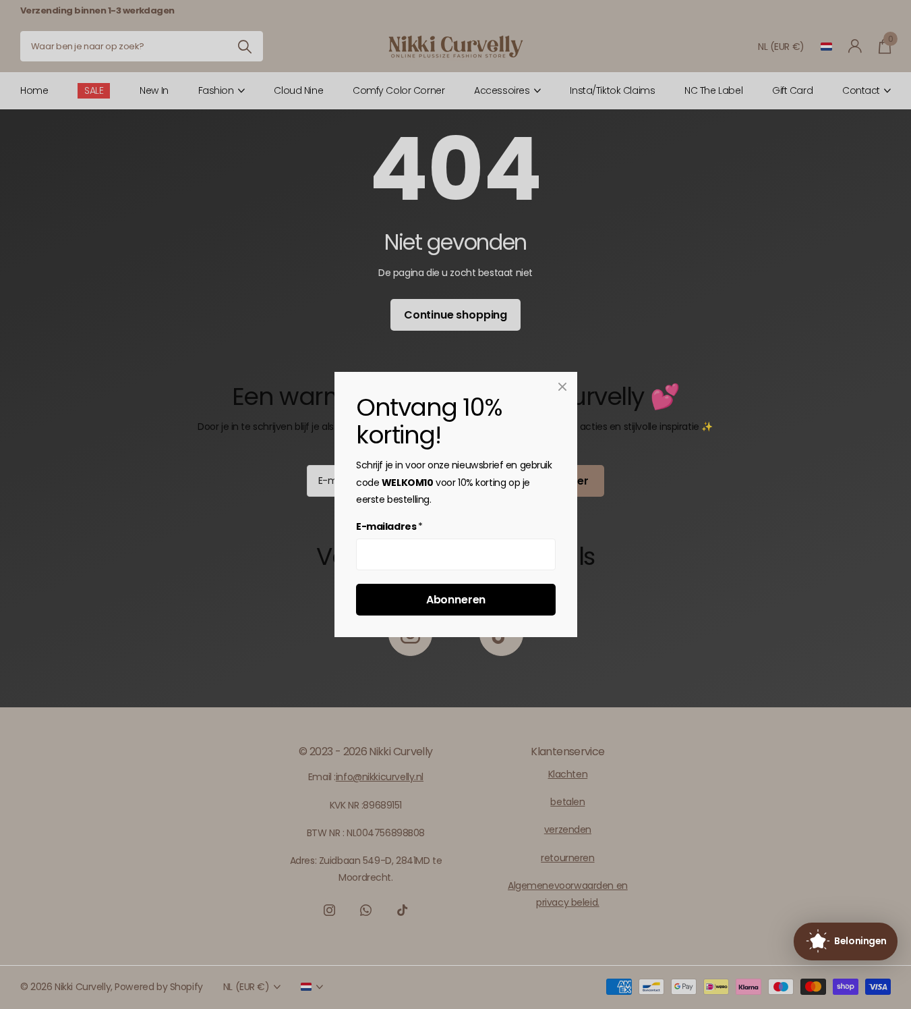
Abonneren (455, 599)
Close (562, 387)
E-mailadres (389, 527)
